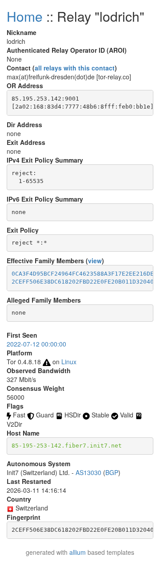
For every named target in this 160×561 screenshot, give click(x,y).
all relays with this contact (75, 67)
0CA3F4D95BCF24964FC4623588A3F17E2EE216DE (83, 273)
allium (77, 552)
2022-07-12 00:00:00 (36, 343)
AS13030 (88, 472)
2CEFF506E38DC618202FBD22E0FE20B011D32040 (83, 281)
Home (25, 16)
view (95, 260)
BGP (111, 472)
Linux (68, 361)
